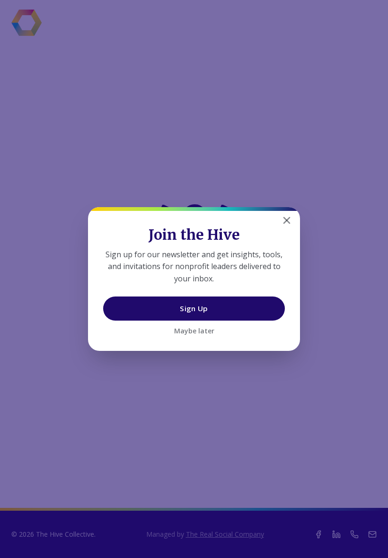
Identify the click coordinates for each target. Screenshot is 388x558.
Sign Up (194, 308)
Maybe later (194, 330)
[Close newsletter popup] (286, 220)
